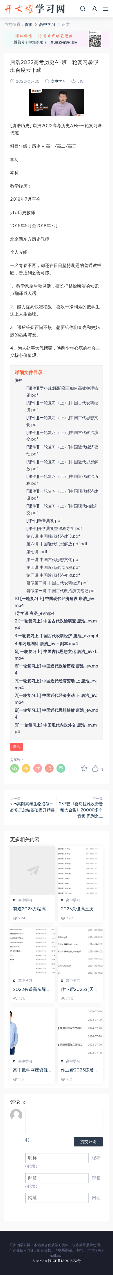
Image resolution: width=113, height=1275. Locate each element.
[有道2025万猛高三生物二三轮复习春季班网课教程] (32, 870)
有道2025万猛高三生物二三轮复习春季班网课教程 (32, 909)
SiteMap (39, 1260)
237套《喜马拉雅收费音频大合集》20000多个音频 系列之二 (81, 810)
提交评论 (88, 1142)
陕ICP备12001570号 (64, 1260)
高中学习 (58, 81)
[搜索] (82, 8)
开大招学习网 (34, 8)
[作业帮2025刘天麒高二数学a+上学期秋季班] (80, 951)
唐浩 (16, 747)
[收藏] (84, 768)
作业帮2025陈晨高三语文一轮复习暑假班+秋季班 (80, 1070)
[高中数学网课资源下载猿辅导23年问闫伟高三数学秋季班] (32, 1031)
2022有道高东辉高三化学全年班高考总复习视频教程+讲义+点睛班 (32, 990)
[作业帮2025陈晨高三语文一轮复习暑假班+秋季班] (80, 1031)
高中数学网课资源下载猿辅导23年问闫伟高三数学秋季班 (32, 1070)
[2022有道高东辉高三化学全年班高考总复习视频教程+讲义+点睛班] (32, 951)
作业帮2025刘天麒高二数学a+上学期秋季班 (79, 990)
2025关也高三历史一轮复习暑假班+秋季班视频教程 (79, 909)
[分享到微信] (14, 768)
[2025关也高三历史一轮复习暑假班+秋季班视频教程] (80, 870)
